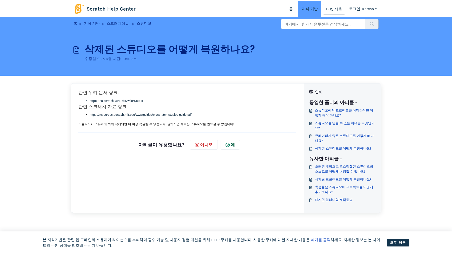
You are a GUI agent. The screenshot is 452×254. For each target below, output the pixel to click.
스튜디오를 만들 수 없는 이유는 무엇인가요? (345, 125)
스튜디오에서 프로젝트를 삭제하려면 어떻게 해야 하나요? (344, 112)
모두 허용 (398, 243)
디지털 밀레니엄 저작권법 (334, 200)
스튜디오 (144, 23)
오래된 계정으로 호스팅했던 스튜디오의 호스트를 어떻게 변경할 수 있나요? (344, 169)
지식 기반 (310, 9)
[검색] (372, 24)
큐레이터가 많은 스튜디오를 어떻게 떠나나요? (344, 138)
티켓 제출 (334, 9)
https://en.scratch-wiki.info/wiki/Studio (116, 101)
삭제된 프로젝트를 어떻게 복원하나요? (343, 179)
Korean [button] (368, 9)
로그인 (354, 9)
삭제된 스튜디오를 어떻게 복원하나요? (343, 149)
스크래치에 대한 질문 (124, 23)
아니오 (206, 144)
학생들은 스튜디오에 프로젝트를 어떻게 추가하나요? (344, 189)
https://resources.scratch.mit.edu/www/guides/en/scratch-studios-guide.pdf (141, 114)
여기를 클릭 (321, 240)
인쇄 (319, 92)
